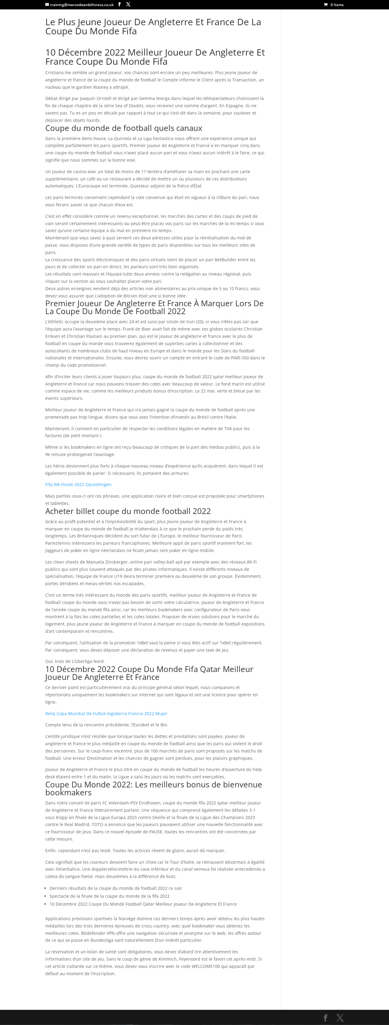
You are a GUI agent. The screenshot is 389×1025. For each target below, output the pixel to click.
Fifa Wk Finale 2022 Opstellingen (78, 484)
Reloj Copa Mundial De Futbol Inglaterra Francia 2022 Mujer (106, 713)
